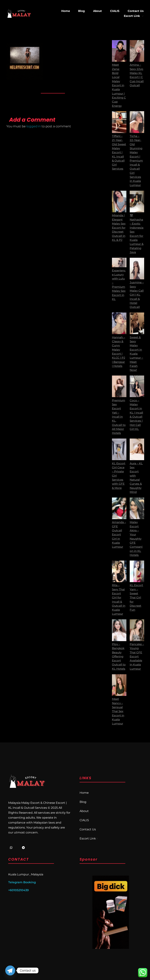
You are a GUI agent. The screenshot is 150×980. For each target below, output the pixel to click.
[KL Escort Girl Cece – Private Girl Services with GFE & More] (119, 449)
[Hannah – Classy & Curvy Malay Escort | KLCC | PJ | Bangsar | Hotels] (119, 323)
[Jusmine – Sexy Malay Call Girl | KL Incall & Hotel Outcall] (137, 268)
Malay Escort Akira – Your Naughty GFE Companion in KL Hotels (136, 539)
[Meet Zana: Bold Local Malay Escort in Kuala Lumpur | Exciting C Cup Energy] (119, 51)
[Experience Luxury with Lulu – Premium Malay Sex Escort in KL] (119, 262)
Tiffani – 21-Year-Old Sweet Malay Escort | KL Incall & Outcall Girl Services (119, 152)
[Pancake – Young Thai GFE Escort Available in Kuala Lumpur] (137, 630)
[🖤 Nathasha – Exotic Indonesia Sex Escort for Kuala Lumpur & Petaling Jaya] (137, 201)
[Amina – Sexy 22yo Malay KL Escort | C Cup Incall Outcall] (137, 51)
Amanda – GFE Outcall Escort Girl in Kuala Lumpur (119, 534)
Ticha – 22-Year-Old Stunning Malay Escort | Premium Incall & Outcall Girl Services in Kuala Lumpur (136, 160)
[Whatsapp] (11, 847)
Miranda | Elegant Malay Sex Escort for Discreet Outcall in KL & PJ (118, 228)
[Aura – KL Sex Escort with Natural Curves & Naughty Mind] (137, 449)
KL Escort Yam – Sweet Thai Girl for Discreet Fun (136, 597)
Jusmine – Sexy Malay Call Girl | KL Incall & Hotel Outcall (137, 295)
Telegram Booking (22, 882)
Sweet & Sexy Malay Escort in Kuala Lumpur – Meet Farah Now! (136, 354)
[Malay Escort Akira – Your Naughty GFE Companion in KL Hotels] (137, 508)
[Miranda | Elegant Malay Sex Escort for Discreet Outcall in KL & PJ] (119, 201)
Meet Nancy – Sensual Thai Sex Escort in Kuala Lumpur (118, 711)
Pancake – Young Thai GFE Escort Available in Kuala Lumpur (137, 656)
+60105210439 (18, 890)
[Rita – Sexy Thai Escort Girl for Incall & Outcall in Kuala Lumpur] (119, 571)
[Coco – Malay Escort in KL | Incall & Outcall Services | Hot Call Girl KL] (137, 386)
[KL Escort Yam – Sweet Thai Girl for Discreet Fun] (137, 571)
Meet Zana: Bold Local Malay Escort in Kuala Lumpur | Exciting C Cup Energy (119, 85)
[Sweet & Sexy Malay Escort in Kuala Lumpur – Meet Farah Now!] (137, 323)
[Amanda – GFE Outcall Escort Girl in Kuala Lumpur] (119, 508)
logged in (34, 126)
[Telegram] (23, 847)
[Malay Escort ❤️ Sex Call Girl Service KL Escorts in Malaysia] (18, 13)
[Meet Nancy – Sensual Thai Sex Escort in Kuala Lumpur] (119, 685)
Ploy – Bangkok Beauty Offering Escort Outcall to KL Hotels (119, 656)
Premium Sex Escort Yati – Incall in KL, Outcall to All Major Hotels (119, 417)
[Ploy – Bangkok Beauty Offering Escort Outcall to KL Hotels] (119, 630)
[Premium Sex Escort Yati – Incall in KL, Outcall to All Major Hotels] (119, 386)
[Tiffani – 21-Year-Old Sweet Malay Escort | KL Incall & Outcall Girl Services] (119, 122)
